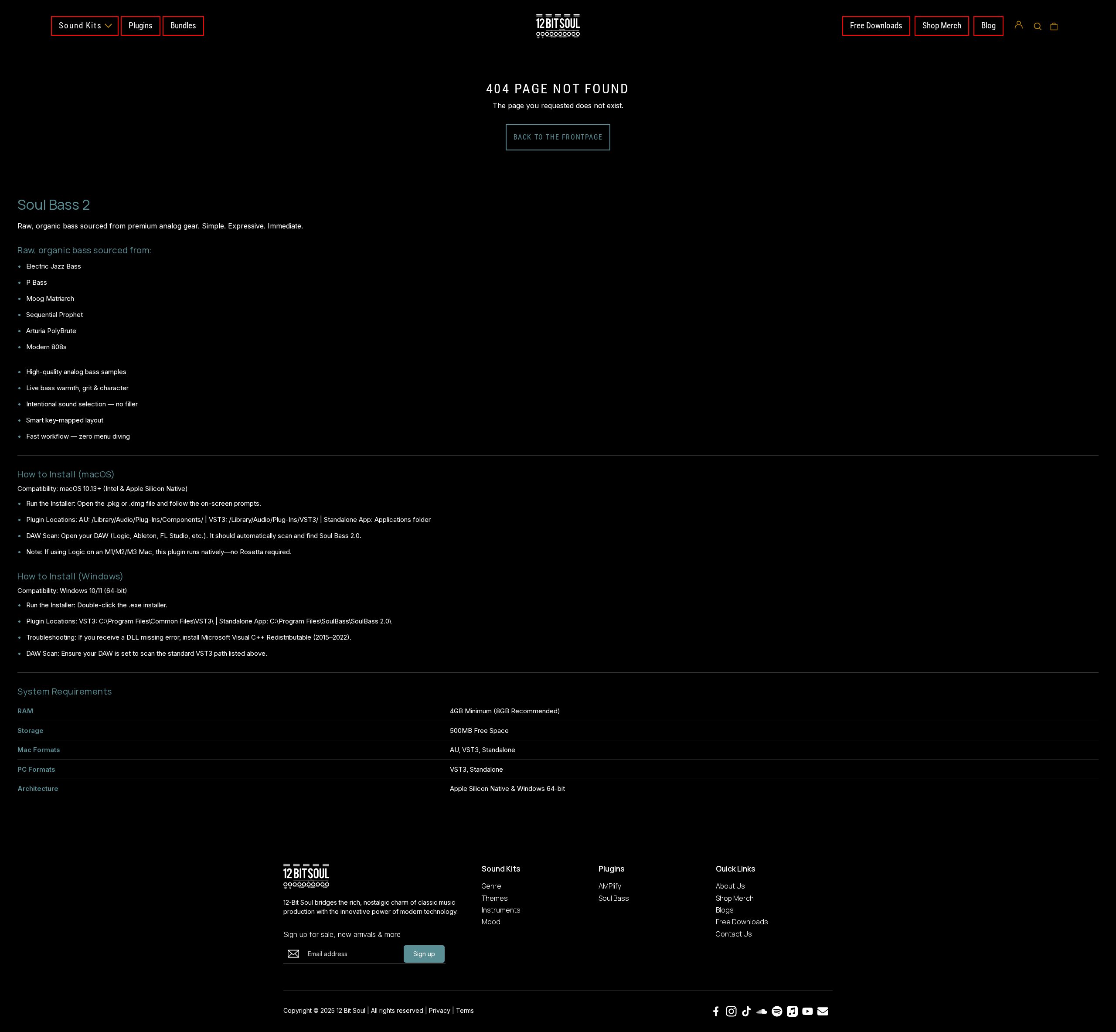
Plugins (141, 25)
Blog (988, 25)
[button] (1037, 26)
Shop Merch (941, 25)
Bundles (183, 25)
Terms (465, 1010)
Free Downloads (876, 25)
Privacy (439, 1010)
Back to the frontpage (558, 137)
